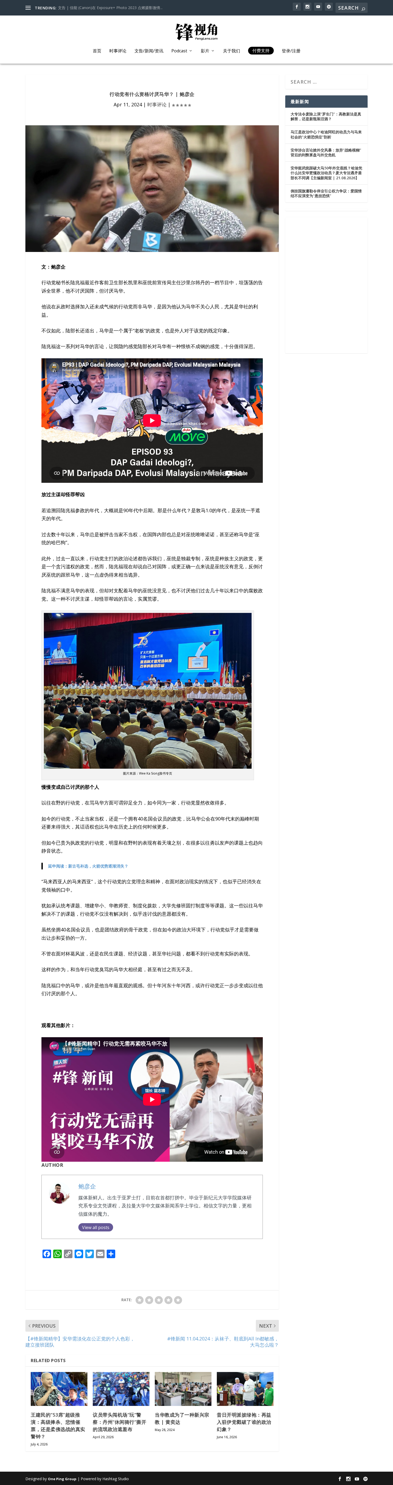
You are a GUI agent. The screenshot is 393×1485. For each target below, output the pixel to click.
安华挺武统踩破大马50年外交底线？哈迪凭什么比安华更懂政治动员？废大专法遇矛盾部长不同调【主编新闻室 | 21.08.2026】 (326, 172)
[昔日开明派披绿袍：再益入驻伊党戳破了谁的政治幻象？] (245, 1389)
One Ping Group (62, 1478)
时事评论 (117, 51)
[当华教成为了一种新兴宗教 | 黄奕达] (183, 1389)
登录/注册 (291, 51)
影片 (205, 51)
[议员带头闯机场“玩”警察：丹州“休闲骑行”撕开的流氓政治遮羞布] (121, 1389)
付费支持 (260, 50)
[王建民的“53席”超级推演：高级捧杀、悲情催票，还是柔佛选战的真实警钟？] (59, 1389)
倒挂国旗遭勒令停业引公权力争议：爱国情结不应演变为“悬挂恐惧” (326, 193)
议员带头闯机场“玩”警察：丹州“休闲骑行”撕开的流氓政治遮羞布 (119, 1422)
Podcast (179, 51)
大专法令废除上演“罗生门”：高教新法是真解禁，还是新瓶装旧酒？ (326, 116)
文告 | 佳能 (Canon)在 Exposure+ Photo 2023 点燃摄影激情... (110, 7)
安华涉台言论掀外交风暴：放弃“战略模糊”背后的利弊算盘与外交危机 (326, 152)
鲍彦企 (87, 1186)
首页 (97, 51)
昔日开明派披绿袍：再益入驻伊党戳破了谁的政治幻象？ (244, 1422)
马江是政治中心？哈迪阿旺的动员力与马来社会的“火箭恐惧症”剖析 (326, 134)
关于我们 (231, 51)
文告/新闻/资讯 (148, 51)
